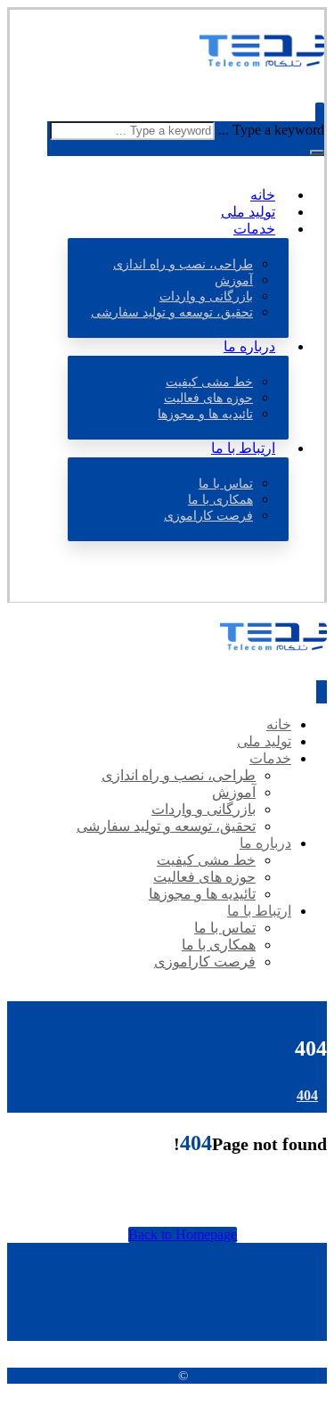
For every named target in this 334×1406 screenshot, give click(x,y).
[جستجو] (317, 152)
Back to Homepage (182, 1234)
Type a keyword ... (271, 129)
